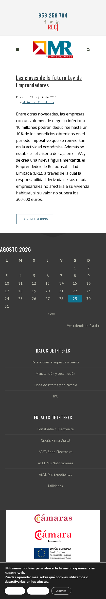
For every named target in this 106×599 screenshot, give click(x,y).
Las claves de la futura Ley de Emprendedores (49, 81)
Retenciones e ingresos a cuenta (55, 362)
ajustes (42, 582)
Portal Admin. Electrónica (55, 429)
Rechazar (38, 591)
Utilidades (55, 486)
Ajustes (61, 591)
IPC (55, 396)
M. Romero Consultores (38, 102)
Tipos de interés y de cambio (55, 385)
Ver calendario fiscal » (83, 325)
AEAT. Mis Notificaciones (55, 463)
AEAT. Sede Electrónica (55, 452)
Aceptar (15, 591)
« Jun (51, 313)
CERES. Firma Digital (55, 440)
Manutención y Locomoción (55, 374)
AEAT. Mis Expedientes (55, 474)
